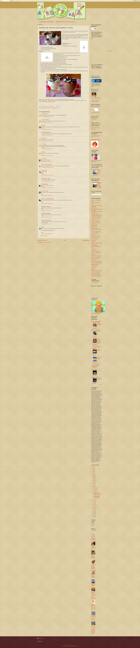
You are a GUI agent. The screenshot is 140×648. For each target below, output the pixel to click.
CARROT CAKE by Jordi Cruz (99, 350)
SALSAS (92, 267)
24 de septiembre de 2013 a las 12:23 (47, 195)
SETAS (92, 269)
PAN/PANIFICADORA (94, 251)
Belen (42, 125)
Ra (41, 227)
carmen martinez (44, 119)
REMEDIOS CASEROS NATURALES (95, 265)
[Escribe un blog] (56, 106)
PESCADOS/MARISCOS (95, 255)
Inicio (64, 240)
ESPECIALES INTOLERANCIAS (96, 229)
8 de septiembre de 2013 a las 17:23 (47, 135)
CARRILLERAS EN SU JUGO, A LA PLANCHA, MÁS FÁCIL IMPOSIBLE (93, 566)
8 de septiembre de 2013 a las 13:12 (47, 122)
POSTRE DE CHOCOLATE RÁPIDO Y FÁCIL (97, 494)
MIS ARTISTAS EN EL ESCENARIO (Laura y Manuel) (96, 246)
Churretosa (43, 170)
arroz (92, 204)
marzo (94, 505)
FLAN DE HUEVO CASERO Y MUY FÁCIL (93, 556)
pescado (92, 254)
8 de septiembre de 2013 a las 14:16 (47, 129)
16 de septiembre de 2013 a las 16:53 (47, 175)
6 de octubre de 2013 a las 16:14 (46, 210)
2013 (93, 486)
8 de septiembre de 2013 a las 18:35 (47, 148)
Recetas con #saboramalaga (95, 261)
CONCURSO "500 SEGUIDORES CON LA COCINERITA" (93, 538)
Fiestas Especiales (94, 233)
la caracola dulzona (95, 169)
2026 (93, 466)
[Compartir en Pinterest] (60, 106)
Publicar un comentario (44, 235)
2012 (93, 510)
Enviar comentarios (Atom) (46, 242)
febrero (94, 507)
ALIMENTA (94, 348)
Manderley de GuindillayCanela (46, 198)
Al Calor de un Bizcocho (96, 346)
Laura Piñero (43, 113)
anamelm (42, 138)
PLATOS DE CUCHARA (95, 257)
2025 (93, 468)
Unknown (43, 144)
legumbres (93, 240)
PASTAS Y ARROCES (94, 253)
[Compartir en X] (58, 106)
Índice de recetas (94, 238)
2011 (93, 512)
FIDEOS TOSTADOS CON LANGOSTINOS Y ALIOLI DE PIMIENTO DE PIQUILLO (93, 595)
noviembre (95, 489)
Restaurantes (93, 266)
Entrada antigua (85, 240)
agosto (94, 499)
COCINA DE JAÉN (94, 214)
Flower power (99, 370)
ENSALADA (93, 226)
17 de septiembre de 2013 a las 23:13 (47, 187)
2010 (93, 513)
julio (94, 501)
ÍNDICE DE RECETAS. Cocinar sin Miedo (65, 21)
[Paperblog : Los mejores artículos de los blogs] (94, 29)
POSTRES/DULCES (94, 258)
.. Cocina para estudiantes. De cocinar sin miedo (97, 322)
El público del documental (99, 379)
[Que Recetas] (93, 119)
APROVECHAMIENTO (95, 202)
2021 (93, 474)
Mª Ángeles (94, 129)
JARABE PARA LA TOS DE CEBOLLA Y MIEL (93, 547)
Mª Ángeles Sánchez (95, 127)
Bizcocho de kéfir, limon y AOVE (99, 358)
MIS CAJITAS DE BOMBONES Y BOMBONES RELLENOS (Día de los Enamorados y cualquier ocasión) (93, 630)
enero (94, 508)
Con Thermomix (93, 219)
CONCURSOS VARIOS (95, 221)
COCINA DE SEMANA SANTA (96, 215)
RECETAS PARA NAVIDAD (95, 262)
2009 (93, 515)
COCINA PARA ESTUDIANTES (46, 21)
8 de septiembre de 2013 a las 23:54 (47, 161)
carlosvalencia (94, 369)
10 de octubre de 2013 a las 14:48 (46, 233)
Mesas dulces (93, 244)
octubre (94, 490)
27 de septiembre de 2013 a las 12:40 (47, 203)
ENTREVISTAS (93, 228)
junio (94, 502)
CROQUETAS (93, 225)
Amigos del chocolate (96, 364)
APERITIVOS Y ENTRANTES (96, 200)
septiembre (95, 492)
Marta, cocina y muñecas (45, 164)
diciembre (95, 487)
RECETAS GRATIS (94, 282)
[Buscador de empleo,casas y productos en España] (96, 136)
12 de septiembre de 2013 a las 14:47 (47, 167)
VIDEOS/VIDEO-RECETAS (95, 276)
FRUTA (92, 234)
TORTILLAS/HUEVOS (94, 273)
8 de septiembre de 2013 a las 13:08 (47, 116)
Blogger (76, 645)
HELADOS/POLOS (94, 237)
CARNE (92, 212)
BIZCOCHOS (93, 207)
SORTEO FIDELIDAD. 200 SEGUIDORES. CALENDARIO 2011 (93, 607)
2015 (93, 483)
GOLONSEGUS (43, 184)
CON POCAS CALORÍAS (95, 218)
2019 (93, 477)
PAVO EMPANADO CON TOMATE (99, 324)
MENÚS (92, 241)
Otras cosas (93, 250)
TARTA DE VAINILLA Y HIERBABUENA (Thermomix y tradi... (97, 497)
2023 (93, 471)
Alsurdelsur (94, 356)
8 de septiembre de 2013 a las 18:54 (47, 155)
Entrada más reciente (42, 240)
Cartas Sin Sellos (95, 377)
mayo (94, 504)
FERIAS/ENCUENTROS (95, 231)
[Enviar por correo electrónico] (55, 106)
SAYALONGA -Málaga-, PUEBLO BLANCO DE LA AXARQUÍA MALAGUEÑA (99, 185)
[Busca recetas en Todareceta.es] (41, 638)
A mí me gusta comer (96, 330)
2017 (93, 480)
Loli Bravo (43, 158)
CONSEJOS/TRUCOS (94, 222)
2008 (93, 516)
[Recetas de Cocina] (95, 113)
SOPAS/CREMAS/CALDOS (95, 270)
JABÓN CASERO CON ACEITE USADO (93, 576)
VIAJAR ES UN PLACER (96, 182)
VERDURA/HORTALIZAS (95, 274)
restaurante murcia (44, 178)
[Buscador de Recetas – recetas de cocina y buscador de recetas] (94, 147)
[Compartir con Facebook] (59, 106)
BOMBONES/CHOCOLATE (95, 211)
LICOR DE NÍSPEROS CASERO (93, 585)
